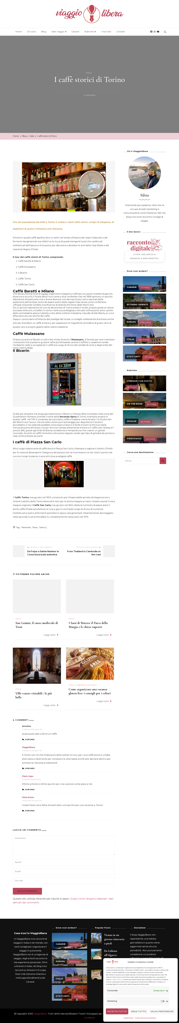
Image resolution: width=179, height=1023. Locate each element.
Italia (89, 73)
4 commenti (89, 95)
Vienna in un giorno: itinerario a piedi (114, 939)
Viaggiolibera (28, 747)
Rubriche (89, 31)
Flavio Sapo (27, 776)
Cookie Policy (116, 979)
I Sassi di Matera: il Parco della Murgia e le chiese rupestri (88, 625)
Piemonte (26, 527)
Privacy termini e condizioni (145, 1018)
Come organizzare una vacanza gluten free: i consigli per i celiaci (90, 691)
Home (18, 31)
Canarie (75, 31)
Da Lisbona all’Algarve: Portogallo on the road (114, 957)
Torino (44, 294)
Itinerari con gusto (86, 685)
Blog (43, 31)
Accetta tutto (117, 1011)
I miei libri (106, 31)
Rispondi (30, 739)
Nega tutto (138, 1011)
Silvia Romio (28, 797)
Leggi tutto (50, 635)
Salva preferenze (162, 1011)
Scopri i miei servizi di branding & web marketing (144, 256)
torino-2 (42, 527)
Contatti (120, 31)
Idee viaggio (57, 31)
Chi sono (31, 31)
